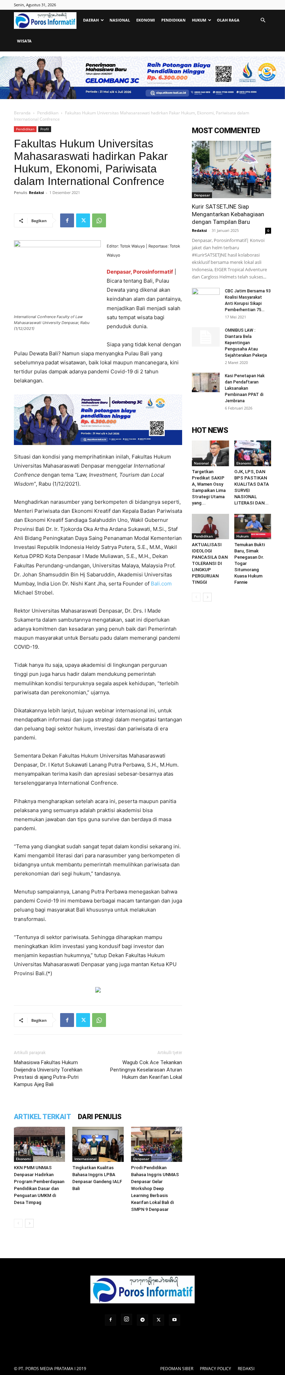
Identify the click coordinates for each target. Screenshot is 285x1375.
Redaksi (36, 192)
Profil (44, 129)
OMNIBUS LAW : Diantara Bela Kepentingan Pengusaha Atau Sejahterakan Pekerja (246, 343)
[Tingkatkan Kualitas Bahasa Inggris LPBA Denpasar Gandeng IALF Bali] (97, 1144)
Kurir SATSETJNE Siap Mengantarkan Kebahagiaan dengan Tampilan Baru (228, 214)
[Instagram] (126, 1319)
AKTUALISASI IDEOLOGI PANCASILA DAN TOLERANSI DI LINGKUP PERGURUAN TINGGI (210, 563)
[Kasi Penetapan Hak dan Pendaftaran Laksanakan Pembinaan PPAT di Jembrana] (206, 382)
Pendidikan (173, 20)
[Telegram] (142, 1320)
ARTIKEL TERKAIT (42, 1117)
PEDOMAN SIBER (176, 1369)
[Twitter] (83, 220)
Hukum (199, 20)
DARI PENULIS (100, 1117)
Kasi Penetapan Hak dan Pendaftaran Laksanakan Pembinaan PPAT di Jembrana (244, 388)
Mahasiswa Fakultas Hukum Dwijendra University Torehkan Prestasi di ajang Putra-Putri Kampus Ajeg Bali (48, 1073)
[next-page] (29, 1223)
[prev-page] (18, 1223)
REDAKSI (246, 1369)
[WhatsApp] (99, 220)
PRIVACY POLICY (215, 1369)
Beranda (22, 113)
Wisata (24, 40)
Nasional (119, 20)
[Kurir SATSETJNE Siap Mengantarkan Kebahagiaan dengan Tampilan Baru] (231, 169)
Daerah (91, 20)
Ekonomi (145, 20)
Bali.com (161, 583)
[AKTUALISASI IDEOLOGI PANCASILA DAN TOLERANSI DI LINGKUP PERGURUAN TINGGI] (210, 526)
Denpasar (141, 1158)
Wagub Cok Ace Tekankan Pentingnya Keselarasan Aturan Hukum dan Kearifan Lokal (146, 1069)
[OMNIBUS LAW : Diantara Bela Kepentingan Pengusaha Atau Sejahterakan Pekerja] (206, 337)
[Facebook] (67, 220)
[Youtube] (174, 1320)
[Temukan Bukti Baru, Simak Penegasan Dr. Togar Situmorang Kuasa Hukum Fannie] (252, 526)
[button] (262, 20)
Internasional (85, 1158)
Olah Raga (228, 20)
